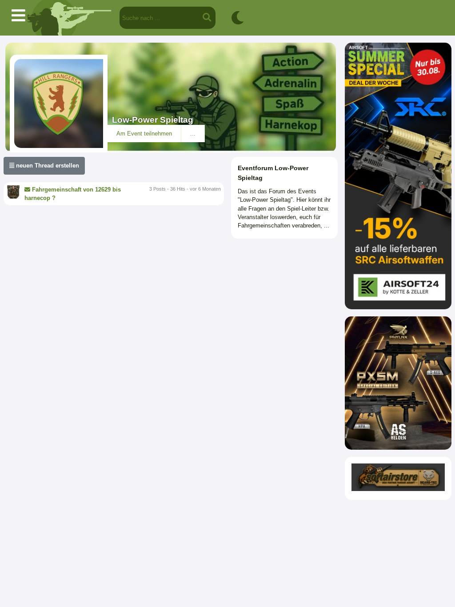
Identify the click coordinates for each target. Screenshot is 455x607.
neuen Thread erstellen (46, 165)
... (193, 133)
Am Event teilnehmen (144, 133)
